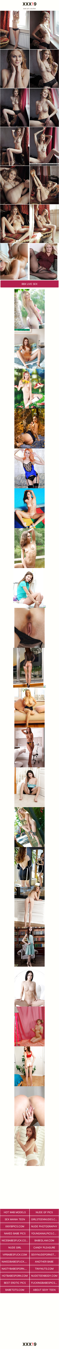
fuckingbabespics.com (45, 1282)
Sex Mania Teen (15, 1219)
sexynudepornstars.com (45, 1254)
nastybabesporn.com (15, 1268)
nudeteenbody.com (44, 1275)
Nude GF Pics (44, 1212)
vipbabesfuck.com (15, 1254)
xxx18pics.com (14, 1226)
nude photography (44, 1226)
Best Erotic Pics (15, 1282)
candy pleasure (44, 1247)
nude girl (14, 1247)
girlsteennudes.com (45, 1219)
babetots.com (14, 1289)
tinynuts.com (44, 1268)
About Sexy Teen (44, 1289)
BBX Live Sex (29, 283)
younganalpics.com (44, 1233)
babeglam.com (44, 1240)
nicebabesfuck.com (15, 1240)
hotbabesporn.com (15, 1275)
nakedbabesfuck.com (15, 1261)
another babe (44, 1261)
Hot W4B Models (15, 1212)
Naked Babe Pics (15, 1233)
